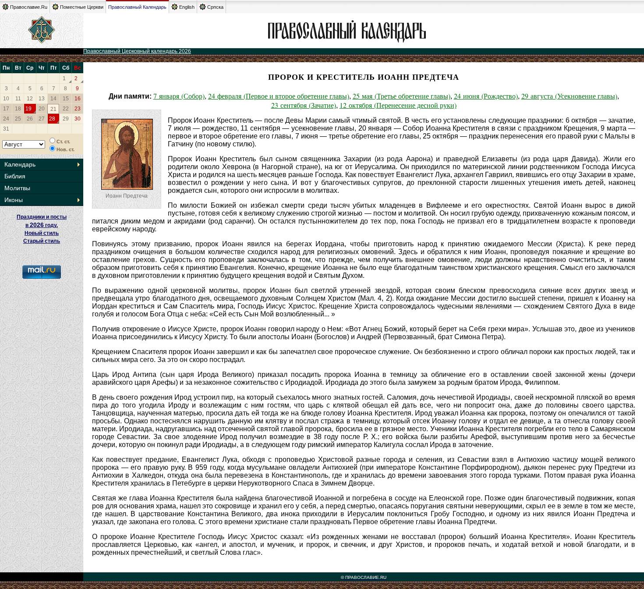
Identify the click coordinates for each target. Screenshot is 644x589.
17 (6, 109)
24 (6, 119)
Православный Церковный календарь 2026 (137, 51)
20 (42, 109)
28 (52, 119)
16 (77, 99)
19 (28, 109)
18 (18, 109)
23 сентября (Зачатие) (303, 105)
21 (53, 109)
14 (53, 99)
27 (42, 119)
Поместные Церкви (81, 7)
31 (6, 129)
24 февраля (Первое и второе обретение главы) (278, 95)
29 (66, 119)
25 (18, 119)
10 (6, 99)
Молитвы (17, 188)
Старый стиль (41, 241)
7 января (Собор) (179, 95)
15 (66, 99)
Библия (14, 176)
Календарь (19, 164)
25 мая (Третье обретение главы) (401, 95)
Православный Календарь (137, 7)
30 (77, 119)
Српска (215, 7)
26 (30, 119)
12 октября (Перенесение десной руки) (398, 105)
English (187, 7)
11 (18, 99)
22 (66, 109)
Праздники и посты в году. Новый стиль (42, 225)
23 (77, 109)
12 (30, 99)
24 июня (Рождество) (486, 95)
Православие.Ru (28, 7)
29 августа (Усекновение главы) (569, 95)
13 (42, 99)
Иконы (13, 199)
